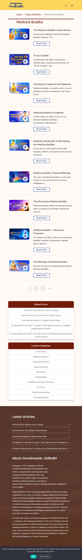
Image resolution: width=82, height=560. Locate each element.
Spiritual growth (41, 367)
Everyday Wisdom (41, 397)
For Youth (41, 387)
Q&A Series (41, 372)
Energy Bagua (41, 377)
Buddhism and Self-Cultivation (41, 382)
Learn (19, 14)
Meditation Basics (41, 357)
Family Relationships (41, 392)
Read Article (41, 44)
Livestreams (41, 352)
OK (33, 556)
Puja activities (33, 14)
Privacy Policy (45, 556)
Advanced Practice (41, 362)
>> (50, 289)
